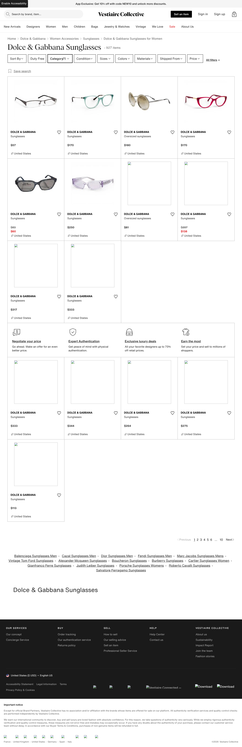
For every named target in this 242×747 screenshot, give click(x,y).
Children (79, 27)
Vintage (141, 27)
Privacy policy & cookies (20, 690)
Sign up (219, 14)
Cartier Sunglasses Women (208, 560)
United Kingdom (21, 741)
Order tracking (67, 634)
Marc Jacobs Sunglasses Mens (200, 556)
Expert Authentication (84, 341)
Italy (70, 741)
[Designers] (42, 26)
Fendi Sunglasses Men (155, 556)
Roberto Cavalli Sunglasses (189, 565)
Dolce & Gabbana (32, 38)
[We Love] (166, 26)
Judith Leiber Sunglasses (95, 565)
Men (65, 27)
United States (38, 741)
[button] (234, 14)
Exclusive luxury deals (140, 341)
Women (51, 27)
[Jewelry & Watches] (132, 26)
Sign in (203, 14)
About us (201, 634)
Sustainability (204, 640)
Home (12, 38)
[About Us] (196, 26)
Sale (172, 27)
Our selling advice (115, 640)
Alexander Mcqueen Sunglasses (82, 560)
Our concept (14, 634)
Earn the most (191, 341)
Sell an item (181, 14)
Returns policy (66, 645)
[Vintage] (148, 26)
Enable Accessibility (14, 3)
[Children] (88, 26)
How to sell (110, 634)
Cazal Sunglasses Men (79, 556)
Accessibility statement (19, 684)
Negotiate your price (26, 341)
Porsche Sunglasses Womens (141, 565)
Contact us (156, 640)
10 (221, 539)
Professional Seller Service (120, 651)
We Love (157, 27)
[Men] (70, 26)
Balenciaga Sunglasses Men (35, 556)
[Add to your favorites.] (59, 132)
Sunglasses (91, 38)
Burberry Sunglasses (167, 560)
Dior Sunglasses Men (117, 556)
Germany (52, 741)
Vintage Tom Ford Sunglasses (31, 560)
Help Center (157, 634)
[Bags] (100, 26)
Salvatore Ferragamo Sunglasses (121, 570)
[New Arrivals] (23, 26)
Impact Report (204, 645)
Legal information (46, 684)
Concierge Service (17, 640)
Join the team (204, 651)
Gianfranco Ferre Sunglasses (49, 565)
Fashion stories (205, 656)
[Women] (58, 26)
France (7, 741)
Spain (62, 741)
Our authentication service (74, 640)
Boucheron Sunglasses (129, 560)
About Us (187, 27)
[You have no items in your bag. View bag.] (234, 14)
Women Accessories (64, 38)
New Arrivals (12, 27)
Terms (63, 684)
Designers (33, 27)
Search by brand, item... (26, 14)
